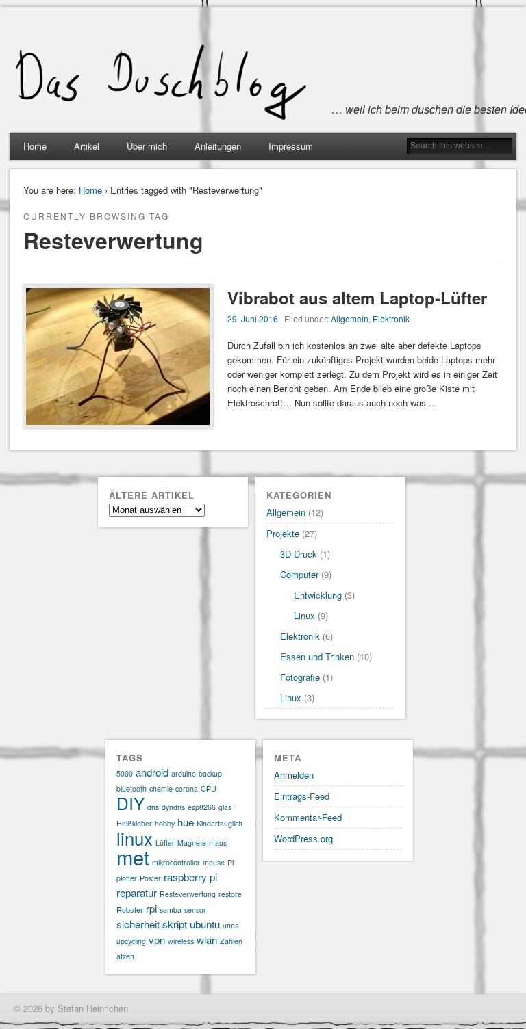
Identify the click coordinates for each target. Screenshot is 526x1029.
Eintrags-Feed (301, 796)
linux (134, 837)
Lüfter (165, 842)
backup (210, 773)
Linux (304, 615)
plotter (126, 878)
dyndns (173, 807)
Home (35, 146)
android (152, 772)
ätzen (125, 956)
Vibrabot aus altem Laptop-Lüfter (357, 297)
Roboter (129, 909)
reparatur (136, 892)
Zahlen (231, 941)
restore (230, 894)
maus (218, 842)
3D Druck (298, 553)
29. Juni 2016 (252, 318)
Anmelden (294, 774)
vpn (157, 940)
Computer (299, 574)
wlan (207, 940)
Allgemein (349, 318)
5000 (124, 773)
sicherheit (138, 924)
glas (224, 807)
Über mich (147, 146)
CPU (208, 788)
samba (170, 909)
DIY (130, 803)
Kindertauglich (219, 823)
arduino (183, 773)
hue (185, 822)
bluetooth (131, 788)
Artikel (86, 146)
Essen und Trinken (317, 656)
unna (231, 925)
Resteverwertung (188, 894)
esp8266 (202, 807)
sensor (195, 909)
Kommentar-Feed (308, 817)
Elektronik (391, 318)
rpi (151, 908)
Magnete (191, 842)
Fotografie (300, 676)
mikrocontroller (176, 862)
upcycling (131, 941)
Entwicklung (318, 594)
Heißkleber (134, 823)
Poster (150, 878)
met (132, 856)
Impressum (290, 146)
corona (186, 788)
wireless (181, 941)
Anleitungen (218, 146)
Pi (230, 862)
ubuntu (205, 924)
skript (174, 924)
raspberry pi (190, 877)
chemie (161, 788)
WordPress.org (303, 838)
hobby (165, 823)
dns (153, 807)
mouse (214, 862)
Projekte (282, 533)
